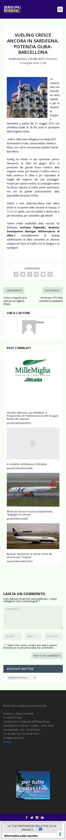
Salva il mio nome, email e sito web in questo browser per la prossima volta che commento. (30, 646)
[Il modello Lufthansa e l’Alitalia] (33, 443)
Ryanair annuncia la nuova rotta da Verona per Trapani (29, 555)
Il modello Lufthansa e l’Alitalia (27, 464)
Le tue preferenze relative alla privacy (32, 827)
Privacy (7, 741)
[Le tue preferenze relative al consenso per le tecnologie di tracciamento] (60, 834)
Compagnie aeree (29, 62)
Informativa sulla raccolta (20, 835)
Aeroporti (51, 58)
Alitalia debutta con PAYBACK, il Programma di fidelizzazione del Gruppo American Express (32, 415)
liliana (24, 58)
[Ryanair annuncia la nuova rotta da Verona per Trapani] (33, 536)
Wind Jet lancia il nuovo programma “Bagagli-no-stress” (29, 513)
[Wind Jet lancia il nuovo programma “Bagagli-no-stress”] (33, 490)
